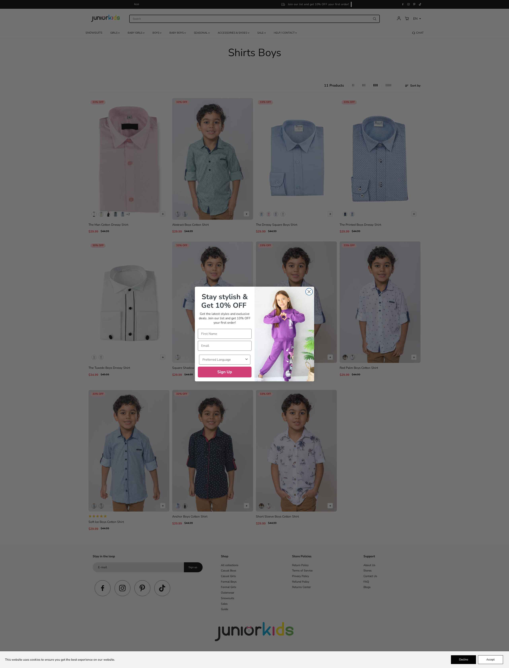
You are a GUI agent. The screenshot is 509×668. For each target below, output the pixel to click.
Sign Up (224, 372)
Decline (463, 659)
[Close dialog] (309, 291)
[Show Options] (247, 359)
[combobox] (223, 359)
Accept (490, 659)
